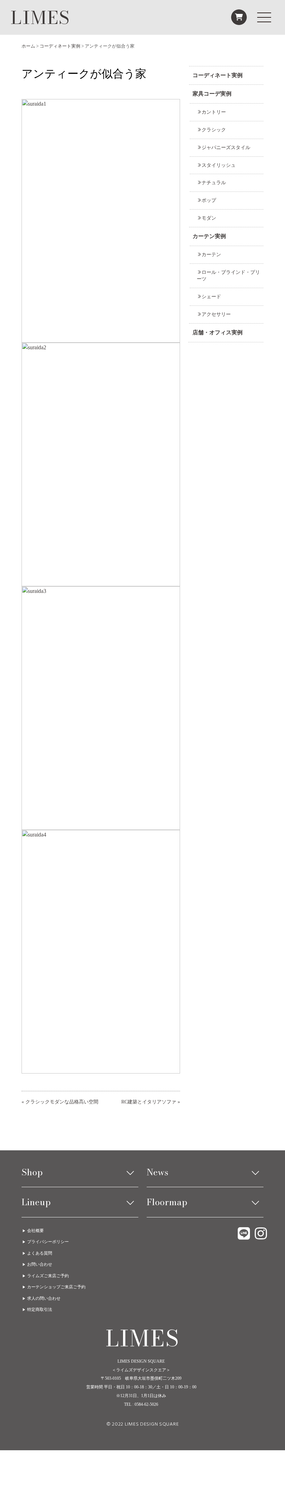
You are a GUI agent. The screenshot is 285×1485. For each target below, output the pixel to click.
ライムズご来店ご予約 (48, 1275)
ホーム (28, 46)
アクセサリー (216, 314)
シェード (211, 296)
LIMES (40, 17)
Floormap (167, 1202)
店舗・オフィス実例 (218, 332)
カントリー (214, 112)
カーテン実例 (209, 236)
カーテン (211, 254)
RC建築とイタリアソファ (148, 1101)
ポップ (209, 200)
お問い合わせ (39, 1264)
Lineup (36, 1202)
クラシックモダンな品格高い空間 (61, 1101)
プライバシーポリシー (48, 1241)
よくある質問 (39, 1253)
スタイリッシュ (219, 165)
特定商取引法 (39, 1309)
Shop (32, 1172)
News (157, 1172)
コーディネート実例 (60, 46)
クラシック (214, 129)
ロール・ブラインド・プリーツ (228, 275)
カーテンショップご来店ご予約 (56, 1286)
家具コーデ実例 (212, 94)
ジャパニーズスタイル (226, 147)
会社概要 (35, 1230)
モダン (209, 218)
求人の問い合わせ (43, 1298)
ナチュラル (214, 182)
